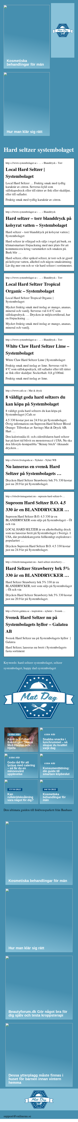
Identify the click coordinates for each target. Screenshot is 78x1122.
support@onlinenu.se (17, 1116)
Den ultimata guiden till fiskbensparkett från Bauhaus (38, 810)
